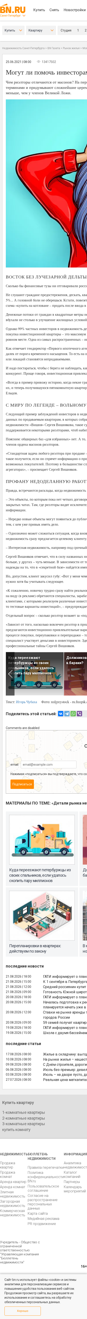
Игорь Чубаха (26, 701)
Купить (39, 10)
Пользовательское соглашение (43, 1188)
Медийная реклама (43, 1219)
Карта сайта (38, 1213)
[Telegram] (67, 713)
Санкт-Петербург (10, 15)
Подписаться (22, 784)
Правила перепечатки (46, 1167)
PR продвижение (42, 1224)
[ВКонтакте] (60, 713)
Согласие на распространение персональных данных (43, 1202)
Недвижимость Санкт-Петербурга (23, 48)
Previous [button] (10, 674)
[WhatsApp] (73, 713)
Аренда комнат (12, 1187)
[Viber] (79, 713)
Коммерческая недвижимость (12, 1213)
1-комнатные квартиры (23, 1112)
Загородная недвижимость (12, 1203)
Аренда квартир (13, 1182)
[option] (35, 674)
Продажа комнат (7, 1174)
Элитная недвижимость (12, 1194)
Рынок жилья (71, 48)
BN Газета (54, 48)
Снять (54, 10)
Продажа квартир (7, 1165)
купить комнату (16, 1129)
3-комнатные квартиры (23, 1123)
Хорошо (22, 1311)
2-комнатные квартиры (23, 1118)
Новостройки (75, 10)
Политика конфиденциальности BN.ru (46, 1177)
